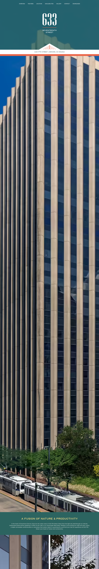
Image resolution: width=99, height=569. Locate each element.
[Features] (30, 4)
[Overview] (22, 4)
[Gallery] (59, 4)
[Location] (39, 4)
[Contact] (67, 4)
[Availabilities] (49, 4)
